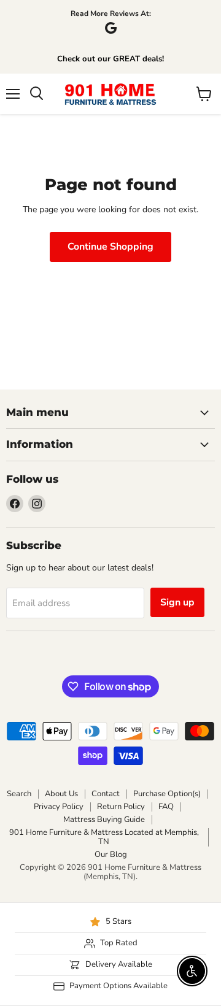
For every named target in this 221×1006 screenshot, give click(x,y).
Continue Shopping (110, 246)
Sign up (177, 602)
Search (19, 793)
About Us (61, 793)
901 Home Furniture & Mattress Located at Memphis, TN (104, 837)
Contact (105, 793)
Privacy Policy (58, 806)
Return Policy (121, 806)
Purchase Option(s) (167, 793)
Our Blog (111, 854)
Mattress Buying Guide (104, 819)
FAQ (166, 806)
